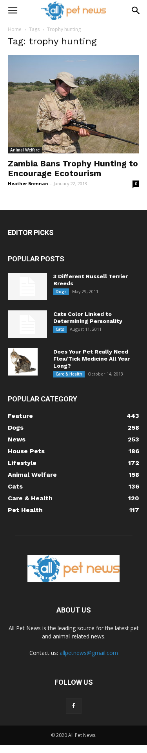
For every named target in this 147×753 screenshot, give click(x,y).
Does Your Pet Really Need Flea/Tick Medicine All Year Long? (91, 358)
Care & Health (69, 374)
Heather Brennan (28, 183)
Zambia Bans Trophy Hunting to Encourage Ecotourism (73, 168)
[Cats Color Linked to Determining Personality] (27, 324)
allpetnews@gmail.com (89, 652)
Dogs (61, 291)
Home (15, 29)
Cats (60, 329)
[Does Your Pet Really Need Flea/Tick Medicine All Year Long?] (23, 362)
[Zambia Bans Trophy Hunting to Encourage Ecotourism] (73, 104)
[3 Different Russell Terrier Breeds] (27, 286)
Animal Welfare (25, 150)
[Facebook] (74, 706)
